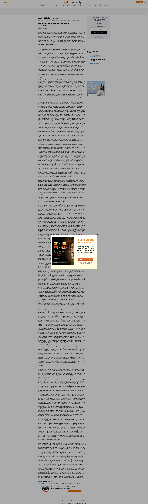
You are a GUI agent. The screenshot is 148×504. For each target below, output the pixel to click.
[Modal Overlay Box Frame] (74, 252)
